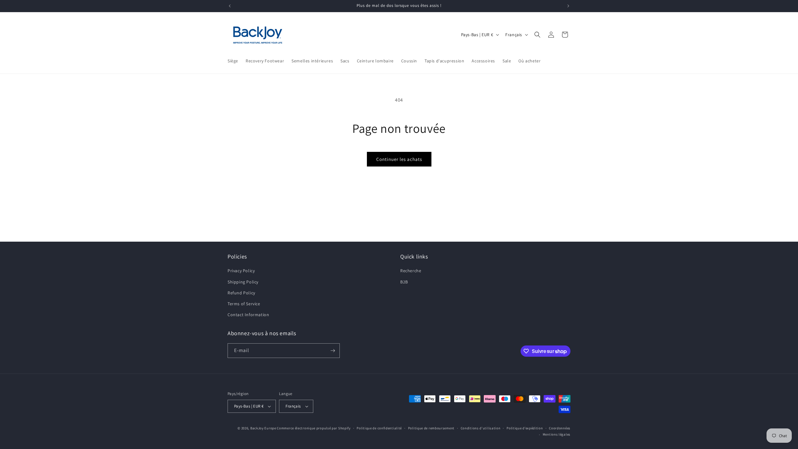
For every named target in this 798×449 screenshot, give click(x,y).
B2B (404, 282)
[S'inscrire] (332, 350)
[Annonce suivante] (568, 6)
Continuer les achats (399, 159)
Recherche (410, 270)
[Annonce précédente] (230, 6)
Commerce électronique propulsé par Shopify (313, 428)
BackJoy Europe (263, 428)
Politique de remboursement (431, 428)
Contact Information (248, 314)
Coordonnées (559, 428)
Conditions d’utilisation (481, 428)
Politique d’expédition (525, 428)
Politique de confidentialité (379, 428)
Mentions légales (556, 434)
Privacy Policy (241, 270)
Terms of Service (244, 304)
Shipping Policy (243, 282)
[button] (537, 34)
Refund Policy (241, 293)
